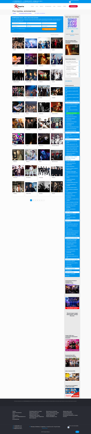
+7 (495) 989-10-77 (18, 425)
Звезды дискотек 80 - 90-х (71, 144)
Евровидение (69, 270)
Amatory (40, 49)
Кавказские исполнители (71, 121)
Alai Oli (14, 49)
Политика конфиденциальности (18, 416)
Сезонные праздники (67, 412)
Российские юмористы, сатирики (71, 185)
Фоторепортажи (15, 419)
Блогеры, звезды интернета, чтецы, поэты (72, 169)
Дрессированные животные (72, 224)
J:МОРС (14, 129)
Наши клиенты (15, 415)
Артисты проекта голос (34, 412)
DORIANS (40, 97)
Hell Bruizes (41, 113)
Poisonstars (41, 177)
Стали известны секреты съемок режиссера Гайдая (71, 74)
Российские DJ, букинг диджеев (71, 218)
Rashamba (40, 193)
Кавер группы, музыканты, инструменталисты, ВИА (71, 240)
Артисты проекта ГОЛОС (70, 132)
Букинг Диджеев (32, 417)
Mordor (40, 161)
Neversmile (15, 177)
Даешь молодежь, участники (72, 202)
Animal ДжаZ (15, 65)
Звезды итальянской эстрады (72, 146)
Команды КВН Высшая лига (72, 182)
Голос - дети (68, 134)
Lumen (27, 145)
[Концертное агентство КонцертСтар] (19, 6)
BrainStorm (54, 65)
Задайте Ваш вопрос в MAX (72, 28)
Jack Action (28, 129)
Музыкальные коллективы (71, 238)
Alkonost (27, 49)
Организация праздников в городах (70, 415)
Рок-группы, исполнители (71, 113)
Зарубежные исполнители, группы (71, 141)
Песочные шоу (69, 229)
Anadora (53, 49)
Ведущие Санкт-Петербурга (72, 204)
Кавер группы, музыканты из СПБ (72, 257)
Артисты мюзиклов (70, 166)
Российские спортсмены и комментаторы (71, 193)
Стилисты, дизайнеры (70, 273)
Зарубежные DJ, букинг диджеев (71, 214)
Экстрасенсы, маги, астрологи (72, 235)
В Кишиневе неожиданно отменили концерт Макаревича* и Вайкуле (71, 68)
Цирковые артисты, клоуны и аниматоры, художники (72, 233)
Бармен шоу (68, 222)
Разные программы (69, 272)
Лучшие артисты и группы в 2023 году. (72, 98)
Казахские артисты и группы (72, 104)
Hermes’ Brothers (55, 113)
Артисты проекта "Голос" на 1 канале (72, 137)
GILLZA (27, 113)
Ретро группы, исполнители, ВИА (72, 110)
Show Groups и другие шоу (71, 147)
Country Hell (15, 97)
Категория (67, 275)
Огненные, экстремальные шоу (71, 226)
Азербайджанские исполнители (70, 124)
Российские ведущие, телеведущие (70, 180)
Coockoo (53, 81)
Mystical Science (55, 161)
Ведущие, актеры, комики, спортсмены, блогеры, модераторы (71, 158)
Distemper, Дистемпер (30, 97)
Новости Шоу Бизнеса (17, 412)
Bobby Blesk (41, 65)
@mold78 (72, 35)
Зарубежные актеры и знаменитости (70, 154)
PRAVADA (53, 177)
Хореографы (69, 264)
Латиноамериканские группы (72, 249)
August (27, 65)
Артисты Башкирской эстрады (72, 126)
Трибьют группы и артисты (71, 149)
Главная (14, 13)
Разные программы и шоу (51, 416)
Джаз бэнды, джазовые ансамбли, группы (71, 243)
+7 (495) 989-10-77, (18, 1)
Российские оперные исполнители (70, 119)
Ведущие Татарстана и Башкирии (71, 206)
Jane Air (40, 129)
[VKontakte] (70, 2)
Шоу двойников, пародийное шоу (72, 190)
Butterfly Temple (16, 81)
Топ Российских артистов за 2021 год (72, 95)
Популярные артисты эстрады (25, 13)
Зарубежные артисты (70, 139)
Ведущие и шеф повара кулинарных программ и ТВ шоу (71, 173)
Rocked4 (53, 193)
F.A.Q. (13, 417)
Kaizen (53, 129)
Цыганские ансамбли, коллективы (70, 251)
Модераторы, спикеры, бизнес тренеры (72, 199)
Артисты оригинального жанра (72, 220)
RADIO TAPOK (28, 193)
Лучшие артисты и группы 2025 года (71, 92)
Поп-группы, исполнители (71, 106)
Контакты (65, 416)
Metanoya (15, 161)
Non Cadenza (28, 177)
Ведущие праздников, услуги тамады (72, 176)
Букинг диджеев (69, 212)
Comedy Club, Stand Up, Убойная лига (71, 164)
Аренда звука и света (67, 411)
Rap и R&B (68, 107)
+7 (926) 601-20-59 (28, 1)
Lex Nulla (14, 145)
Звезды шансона (69, 114)
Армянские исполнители (71, 128)
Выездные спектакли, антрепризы (70, 196)
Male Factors (41, 145)
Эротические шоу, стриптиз (72, 262)
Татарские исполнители (71, 130)
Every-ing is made (16, 113)
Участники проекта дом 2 (71, 187)
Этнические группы (70, 254)
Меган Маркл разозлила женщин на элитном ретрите (72, 62)
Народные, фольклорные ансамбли (71, 246)
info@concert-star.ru (37, 1)
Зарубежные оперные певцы (72, 151)
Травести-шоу (69, 266)
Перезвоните (73, 6)
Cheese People (28, 81)
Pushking (14, 193)
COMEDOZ (41, 81)
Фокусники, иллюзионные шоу (72, 230)
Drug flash (53, 97)
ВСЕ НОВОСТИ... (68, 81)
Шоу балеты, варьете (70, 261)
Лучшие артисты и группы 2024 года (71, 88)
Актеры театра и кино (70, 161)
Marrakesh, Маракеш (55, 145)
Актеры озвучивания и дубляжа (70, 210)
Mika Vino (27, 161)
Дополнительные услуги (68, 413)
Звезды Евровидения (70, 268)
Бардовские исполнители (71, 116)
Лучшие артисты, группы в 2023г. (72, 100)
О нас (13, 413)
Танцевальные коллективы (71, 259)
